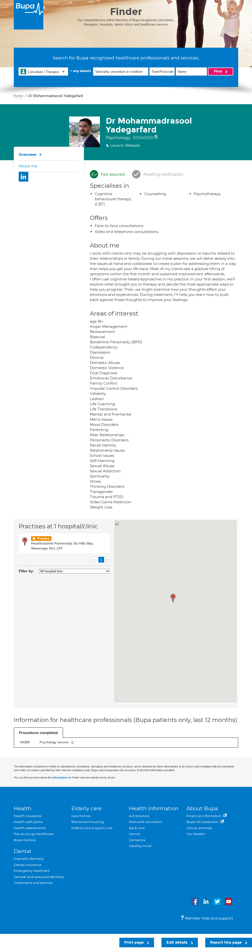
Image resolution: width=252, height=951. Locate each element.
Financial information (204, 816)
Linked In (24, 177)
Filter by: (26, 571)
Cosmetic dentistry (29, 859)
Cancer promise (199, 828)
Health (22, 808)
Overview (27, 154)
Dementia (137, 840)
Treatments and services (33, 883)
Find (218, 71)
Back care (137, 828)
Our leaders (196, 834)
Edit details (177, 942)
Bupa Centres (25, 840)
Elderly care (86, 808)
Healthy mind (140, 846)
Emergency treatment (32, 871)
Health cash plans (28, 822)
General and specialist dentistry (39, 877)
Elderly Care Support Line (91, 828)
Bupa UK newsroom (203, 822)
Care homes (81, 816)
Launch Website (125, 145)
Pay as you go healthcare (34, 834)
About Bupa (202, 808)
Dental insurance (27, 865)
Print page (134, 942)
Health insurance (27, 816)
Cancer (134, 834)
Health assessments (30, 828)
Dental (22, 851)
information (59, 777)
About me (28, 166)
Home (18, 96)
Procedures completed (38, 733)
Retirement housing (87, 822)
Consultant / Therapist (43, 72)
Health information (153, 808)
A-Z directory (139, 816)
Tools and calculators (145, 822)
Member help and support (208, 918)
